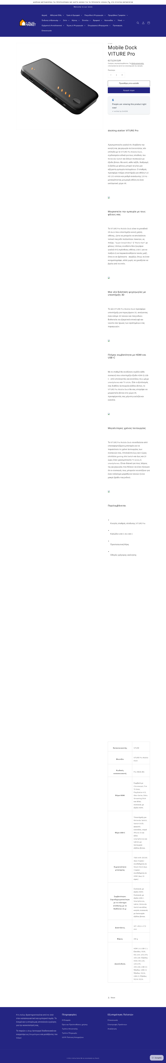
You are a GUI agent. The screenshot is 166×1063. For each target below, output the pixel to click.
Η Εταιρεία (66, 1020)
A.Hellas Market (75, 1058)
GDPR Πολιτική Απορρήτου (73, 1037)
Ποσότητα (111, 70)
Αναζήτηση (112, 1029)
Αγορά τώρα (129, 90)
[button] (57, 15)
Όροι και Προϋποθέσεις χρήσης (75, 1024)
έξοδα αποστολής (137, 63)
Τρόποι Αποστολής (70, 1029)
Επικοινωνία (113, 1020)
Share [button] (113, 997)
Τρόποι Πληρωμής (69, 1033)
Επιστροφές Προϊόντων (117, 1024)
